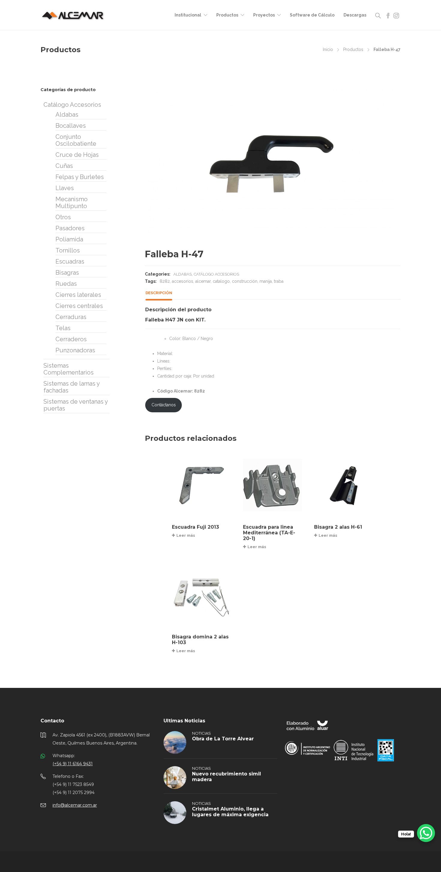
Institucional (188, 15)
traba (279, 281)
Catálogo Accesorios (216, 274)
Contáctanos (164, 404)
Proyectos (264, 15)
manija (266, 281)
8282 (165, 281)
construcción (244, 281)
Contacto (52, 721)
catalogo (221, 281)
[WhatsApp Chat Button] (426, 833)
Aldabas (182, 274)
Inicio (328, 49)
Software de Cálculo (312, 15)
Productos (227, 15)
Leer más (185, 535)
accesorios (182, 281)
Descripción (159, 293)
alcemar (203, 281)
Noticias (201, 733)
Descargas (355, 15)
